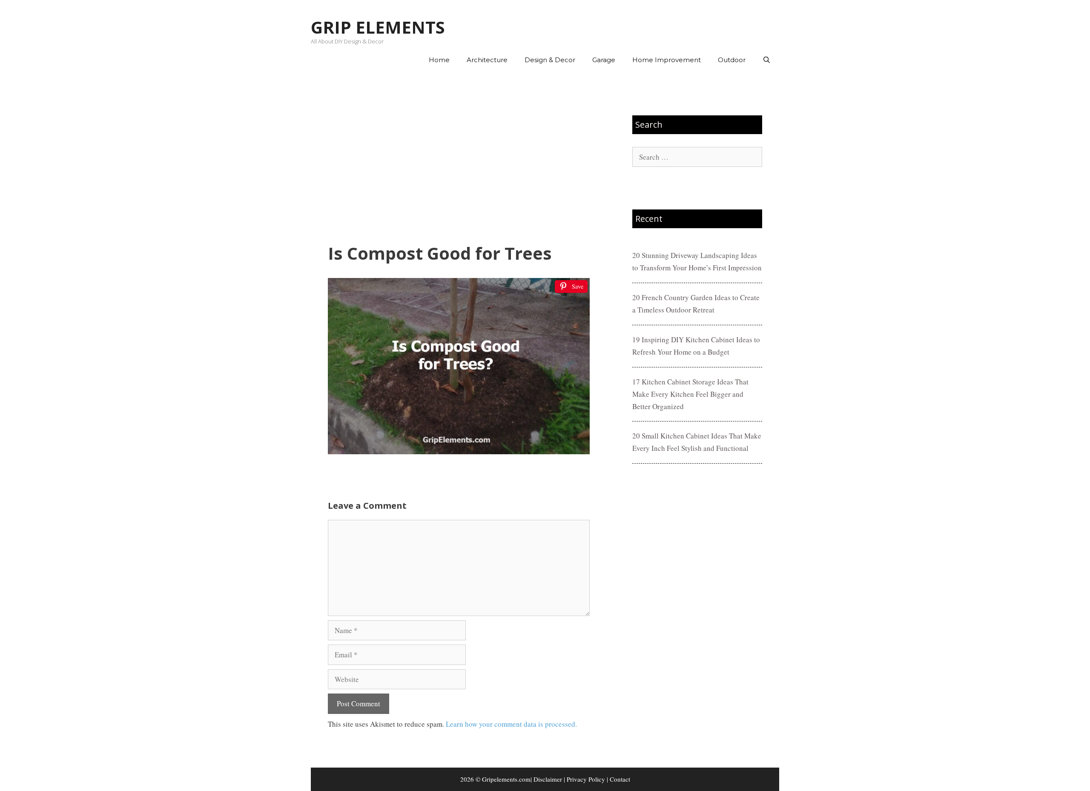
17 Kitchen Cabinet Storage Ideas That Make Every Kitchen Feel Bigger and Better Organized (690, 394)
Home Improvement (666, 60)
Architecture (487, 60)
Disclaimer (548, 779)
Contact (620, 779)
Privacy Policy (586, 779)
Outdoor (732, 60)
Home (439, 60)
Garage (603, 60)
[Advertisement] (459, 158)
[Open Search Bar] (766, 60)
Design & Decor (550, 60)
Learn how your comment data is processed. (511, 724)
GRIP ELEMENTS (378, 27)
